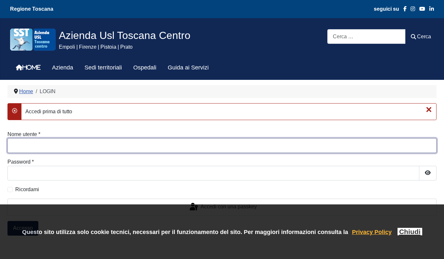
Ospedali (144, 67)
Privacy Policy (372, 231)
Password (20, 162)
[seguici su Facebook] (403, 9)
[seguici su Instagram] (411, 9)
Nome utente (23, 134)
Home (31, 67)
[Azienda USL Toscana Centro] (33, 39)
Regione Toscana (31, 9)
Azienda (62, 67)
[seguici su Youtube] (420, 9)
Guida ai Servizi (188, 67)
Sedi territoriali (103, 67)
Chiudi (410, 231)
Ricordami (27, 189)
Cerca (424, 36)
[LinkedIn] (429, 9)
